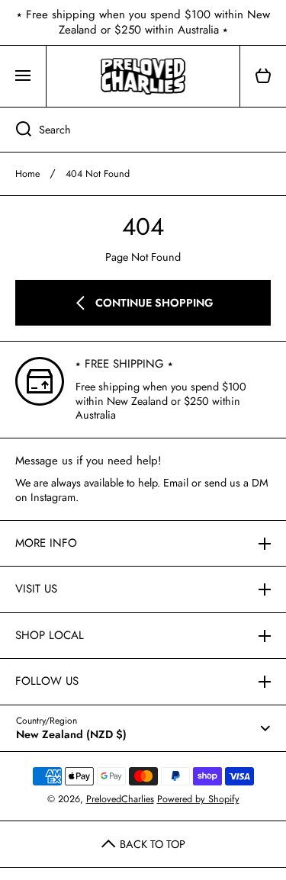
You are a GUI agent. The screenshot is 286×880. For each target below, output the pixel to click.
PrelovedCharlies (120, 799)
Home (27, 174)
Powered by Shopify (198, 799)
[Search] (15, 130)
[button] (263, 76)
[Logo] (143, 76)
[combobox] (143, 130)
